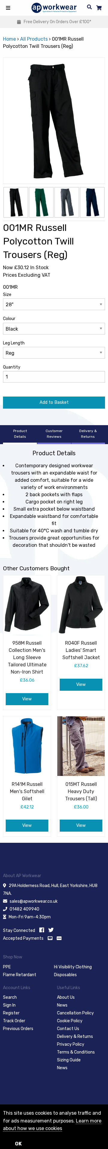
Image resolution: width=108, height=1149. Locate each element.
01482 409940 (24, 909)
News (62, 1005)
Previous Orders (18, 1028)
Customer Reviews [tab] (54, 434)
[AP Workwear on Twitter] (51, 930)
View (27, 699)
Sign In (9, 1005)
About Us (66, 997)
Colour (9, 318)
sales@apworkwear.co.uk (34, 901)
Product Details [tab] (20, 434)
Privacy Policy (70, 1044)
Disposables (65, 974)
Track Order (14, 1020)
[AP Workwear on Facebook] (41, 930)
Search (10, 997)
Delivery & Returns (75, 1036)
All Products (34, 39)
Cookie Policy (69, 1020)
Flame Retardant (19, 974)
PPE (7, 967)
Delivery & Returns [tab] (88, 434)
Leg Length (14, 343)
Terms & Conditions (76, 1052)
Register (11, 1013)
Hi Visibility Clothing (73, 967)
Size (7, 294)
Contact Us (68, 1028)
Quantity (11, 367)
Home (9, 39)
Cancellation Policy (75, 1013)
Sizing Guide (69, 1060)
